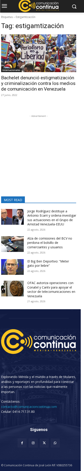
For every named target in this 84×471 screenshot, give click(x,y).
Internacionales (11, 70)
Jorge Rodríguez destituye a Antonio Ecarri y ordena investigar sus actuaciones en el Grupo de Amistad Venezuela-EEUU (51, 218)
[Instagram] (33, 443)
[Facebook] (22, 443)
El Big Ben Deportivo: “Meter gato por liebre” (48, 263)
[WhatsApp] (55, 443)
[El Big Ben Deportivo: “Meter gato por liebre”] (12, 267)
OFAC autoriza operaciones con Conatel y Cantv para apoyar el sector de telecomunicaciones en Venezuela (51, 289)
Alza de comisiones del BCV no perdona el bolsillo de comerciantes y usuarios (49, 242)
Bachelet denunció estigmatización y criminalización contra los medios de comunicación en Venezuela (38, 83)
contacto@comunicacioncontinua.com (29, 406)
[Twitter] (44, 443)
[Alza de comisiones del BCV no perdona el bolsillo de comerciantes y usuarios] (12, 244)
